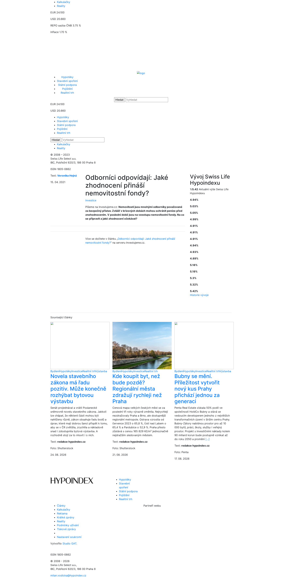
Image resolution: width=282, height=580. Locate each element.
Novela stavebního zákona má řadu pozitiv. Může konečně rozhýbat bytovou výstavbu (78, 388)
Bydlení (54, 371)
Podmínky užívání (68, 525)
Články (61, 505)
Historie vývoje (199, 295)
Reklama (62, 513)
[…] (207, 439)
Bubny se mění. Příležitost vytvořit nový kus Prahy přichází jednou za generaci (197, 388)
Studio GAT (69, 543)
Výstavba (101, 371)
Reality (61, 6)
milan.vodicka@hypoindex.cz (68, 575)
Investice (90, 200)
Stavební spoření (67, 81)
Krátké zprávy (65, 517)
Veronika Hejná (67, 175)
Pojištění (67, 88)
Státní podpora (67, 84)
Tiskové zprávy (66, 529)
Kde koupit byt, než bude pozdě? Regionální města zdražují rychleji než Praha (137, 388)
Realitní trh (67, 92)
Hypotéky (67, 77)
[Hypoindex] (141, 72)
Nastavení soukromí (69, 537)
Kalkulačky (63, 2)
